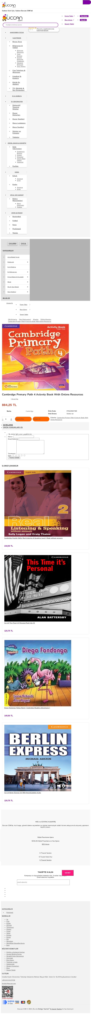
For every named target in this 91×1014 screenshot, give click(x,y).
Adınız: (10, 437)
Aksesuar (20, 179)
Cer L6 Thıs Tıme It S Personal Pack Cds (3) (19, 623)
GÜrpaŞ (9, 925)
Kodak (8, 924)
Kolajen (19, 155)
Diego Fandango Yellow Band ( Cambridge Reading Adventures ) (27, 708)
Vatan (8, 933)
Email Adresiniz (13, 439)
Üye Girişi (84, 16)
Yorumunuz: (12, 453)
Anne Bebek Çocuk (17, 32)
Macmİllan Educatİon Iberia (15, 943)
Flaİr (7, 922)
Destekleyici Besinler (21, 152)
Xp (7, 920)
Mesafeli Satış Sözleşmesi (15, 956)
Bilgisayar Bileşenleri (20, 51)
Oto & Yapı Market (17, 195)
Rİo (7, 939)
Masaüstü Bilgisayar (20, 64)
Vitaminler (20, 162)
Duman (8, 935)
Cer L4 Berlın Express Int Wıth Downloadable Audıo (22, 793)
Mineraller (20, 157)
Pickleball (9, 913)
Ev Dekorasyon (17, 102)
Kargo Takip (69, 16)
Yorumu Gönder (14, 458)
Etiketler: (53, 417)
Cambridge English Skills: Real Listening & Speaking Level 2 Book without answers (33, 538)
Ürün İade (9, 958)
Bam (8, 945)
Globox (8, 929)
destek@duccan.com (9, 984)
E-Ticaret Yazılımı (45, 860)
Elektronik (17, 38)
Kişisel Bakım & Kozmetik (17, 143)
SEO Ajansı (45, 844)
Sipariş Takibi (69, 24)
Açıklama (8, 425)
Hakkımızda (10, 964)
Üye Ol (83, 20)
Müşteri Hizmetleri (12, 966)
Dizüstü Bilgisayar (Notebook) (20, 59)
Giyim (19, 180)
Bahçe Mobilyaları (20, 204)
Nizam (8, 937)
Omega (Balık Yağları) (21, 159)
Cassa (8, 931)
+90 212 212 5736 (8, 980)
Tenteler (19, 207)
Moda (17, 172)
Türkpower (10, 927)
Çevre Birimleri (19, 55)
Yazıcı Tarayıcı (21, 66)
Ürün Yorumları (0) (13, 427)
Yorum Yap (15, 399)
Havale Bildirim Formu (14, 954)
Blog (8, 968)
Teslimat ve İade (11, 962)
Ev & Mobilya (17, 96)
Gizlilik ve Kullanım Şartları (15, 952)
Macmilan (9, 941)
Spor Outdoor (16, 213)
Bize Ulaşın (68, 20)
